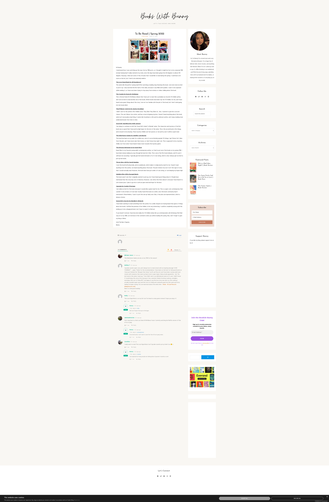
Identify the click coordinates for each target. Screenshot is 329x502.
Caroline (127, 342)
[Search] (207, 357)
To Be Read (145, 36)
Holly (138, 308)
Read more (77, 500)
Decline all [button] (297, 498)
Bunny (131, 306)
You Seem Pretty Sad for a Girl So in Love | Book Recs (205, 177)
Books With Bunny (164, 16)
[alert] (164, 498)
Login (179, 235)
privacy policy (206, 343)
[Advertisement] (202, 279)
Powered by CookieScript (321, 501)
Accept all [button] (244, 498)
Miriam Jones (128, 255)
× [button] (327, 496)
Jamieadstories (129, 318)
